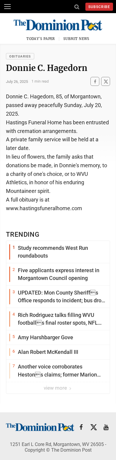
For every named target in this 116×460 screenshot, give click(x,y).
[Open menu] (7, 6)
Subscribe (99, 7)
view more (56, 388)
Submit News (76, 39)
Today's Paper (40, 39)
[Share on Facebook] (95, 81)
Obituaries (20, 56)
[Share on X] (105, 81)
